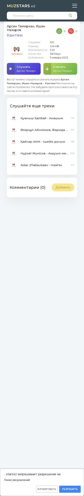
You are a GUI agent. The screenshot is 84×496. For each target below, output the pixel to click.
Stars (21, 6)
